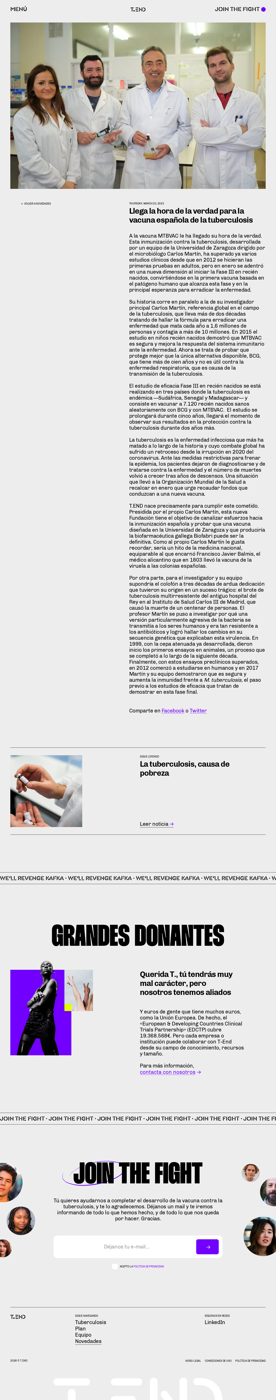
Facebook (173, 711)
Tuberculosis (90, 1322)
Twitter (198, 711)
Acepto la (142, 1266)
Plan (80, 1329)
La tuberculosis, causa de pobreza (184, 768)
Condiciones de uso (218, 1360)
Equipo (83, 1335)
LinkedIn (215, 1322)
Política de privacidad (250, 1360)
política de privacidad (148, 1266)
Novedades (88, 1341)
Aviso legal (193, 1360)
